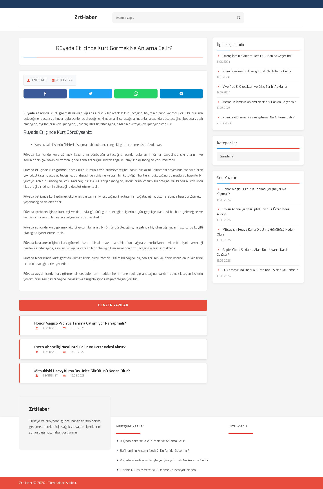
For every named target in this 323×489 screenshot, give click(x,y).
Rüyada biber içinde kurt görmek (47, 258)
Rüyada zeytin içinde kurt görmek (48, 274)
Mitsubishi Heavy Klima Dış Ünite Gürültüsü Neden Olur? (82, 371)
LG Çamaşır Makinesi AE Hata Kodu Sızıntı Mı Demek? (260, 270)
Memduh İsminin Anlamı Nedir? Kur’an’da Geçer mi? (259, 102)
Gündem (226, 156)
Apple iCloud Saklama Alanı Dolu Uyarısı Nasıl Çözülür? (252, 252)
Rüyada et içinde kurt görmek (45, 170)
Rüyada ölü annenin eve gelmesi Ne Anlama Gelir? (258, 117)
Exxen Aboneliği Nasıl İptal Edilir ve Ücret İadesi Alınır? (80, 347)
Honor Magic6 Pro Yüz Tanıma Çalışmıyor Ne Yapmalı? (80, 323)
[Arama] (239, 18)
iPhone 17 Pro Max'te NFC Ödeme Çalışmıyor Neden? (159, 470)
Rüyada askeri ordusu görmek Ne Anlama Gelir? (256, 71)
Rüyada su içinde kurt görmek (45, 227)
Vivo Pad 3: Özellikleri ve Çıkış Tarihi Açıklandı (254, 87)
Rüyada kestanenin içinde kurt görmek (52, 243)
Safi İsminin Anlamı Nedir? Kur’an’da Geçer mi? (154, 450)
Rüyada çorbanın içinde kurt (44, 212)
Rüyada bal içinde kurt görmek (45, 197)
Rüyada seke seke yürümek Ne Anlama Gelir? (153, 441)
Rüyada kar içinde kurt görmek (48, 155)
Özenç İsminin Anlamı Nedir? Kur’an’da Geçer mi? (257, 56)
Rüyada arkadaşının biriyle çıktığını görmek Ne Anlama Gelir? (164, 460)
